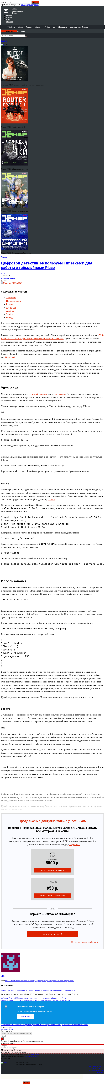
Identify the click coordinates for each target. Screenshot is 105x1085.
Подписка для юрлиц (96, 1068)
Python (47, 27)
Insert (26, 1083)
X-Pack (51, 499)
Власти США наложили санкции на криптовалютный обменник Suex (33, 998)
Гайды (45, 981)
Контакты (100, 1072)
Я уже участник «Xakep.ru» (84, 942)
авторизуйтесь (7, 1029)
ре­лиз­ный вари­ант (38, 394)
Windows (11, 27)
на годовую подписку (30, 5)
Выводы (10, 317)
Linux (20, 27)
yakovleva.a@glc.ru (31, 1056)
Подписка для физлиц (96, 1066)
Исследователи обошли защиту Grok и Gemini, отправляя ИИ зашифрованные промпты (38, 990)
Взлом (4, 257)
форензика (69, 981)
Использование (13, 301)
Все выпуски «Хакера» (79, 27)
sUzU (3, 273)
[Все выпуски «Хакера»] (1, 30)
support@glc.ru (33, 1054)
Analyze (10, 311)
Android (29, 27)
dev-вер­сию (59, 394)
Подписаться (25, 1016)
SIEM (11, 981)
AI (54, 27)
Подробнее (74, 844)
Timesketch (10, 357)
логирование (53, 981)
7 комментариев (8, 278)
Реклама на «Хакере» (96, 1070)
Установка (11, 297)
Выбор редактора (35, 981)
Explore (9, 304)
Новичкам (62, 27)
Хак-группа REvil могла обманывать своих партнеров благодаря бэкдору (35, 1000)
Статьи (62, 981)
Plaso (7, 981)
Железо (38, 27)
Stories (9, 314)
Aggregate (11, 307)
